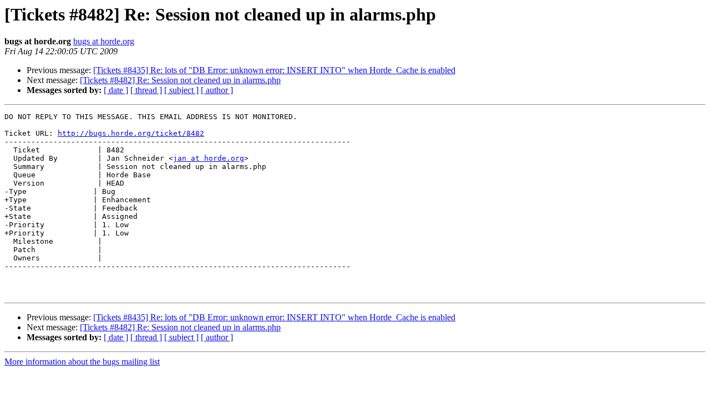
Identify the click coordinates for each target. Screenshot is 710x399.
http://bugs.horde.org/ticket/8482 (131, 133)
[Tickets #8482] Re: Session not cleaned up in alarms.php (180, 80)
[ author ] (217, 90)
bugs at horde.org (103, 41)
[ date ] (116, 90)
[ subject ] (181, 90)
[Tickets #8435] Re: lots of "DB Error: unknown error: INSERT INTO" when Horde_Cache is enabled (274, 70)
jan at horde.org (208, 158)
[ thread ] (146, 90)
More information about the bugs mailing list (82, 361)
